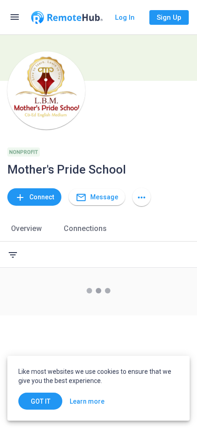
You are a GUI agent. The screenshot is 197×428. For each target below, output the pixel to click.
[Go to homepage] (67, 17)
